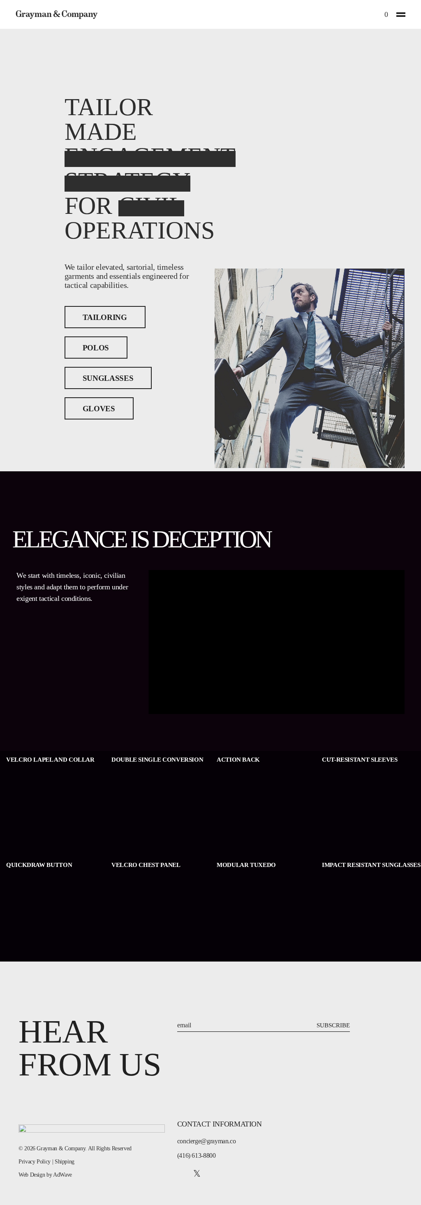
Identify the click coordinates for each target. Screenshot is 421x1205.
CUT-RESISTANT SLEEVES (359, 759)
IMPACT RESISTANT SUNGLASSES (371, 865)
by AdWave (59, 1175)
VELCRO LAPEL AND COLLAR (50, 759)
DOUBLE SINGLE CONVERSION (157, 759)
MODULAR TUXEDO (246, 865)
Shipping (64, 1162)
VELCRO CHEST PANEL (145, 865)
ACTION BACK (238, 759)
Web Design (32, 1175)
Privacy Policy (35, 1162)
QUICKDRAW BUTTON (39, 865)
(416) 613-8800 (196, 1155)
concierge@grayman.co (206, 1141)
